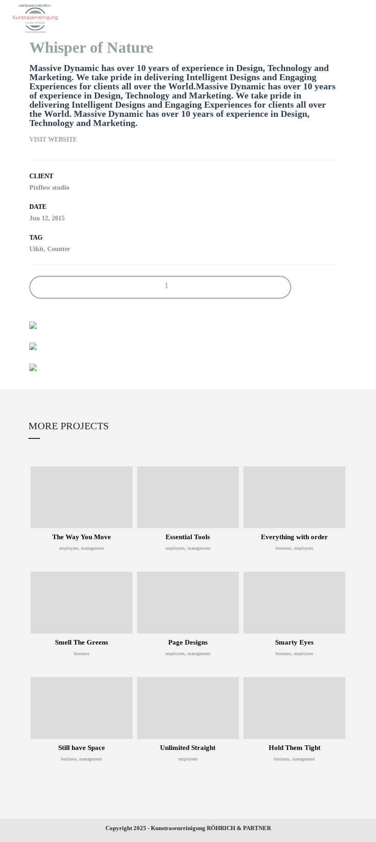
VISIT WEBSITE (53, 139)
